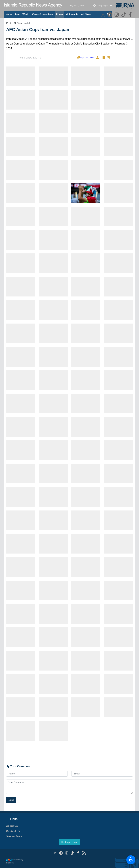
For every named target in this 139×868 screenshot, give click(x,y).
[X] (104, 15)
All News (86, 14)
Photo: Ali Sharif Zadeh (18, 23)
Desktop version (69, 842)
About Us (12, 825)
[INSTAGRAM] (117, 15)
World (25, 14)
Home (9, 14)
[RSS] (83, 853)
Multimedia (72, 14)
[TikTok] (124, 15)
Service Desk (14, 836)
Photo (59, 14)
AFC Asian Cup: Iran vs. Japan (37, 29)
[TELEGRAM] (110, 15)
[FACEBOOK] (131, 15)
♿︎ (131, 859)
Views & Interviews (42, 14)
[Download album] (98, 57)
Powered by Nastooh (14, 861)
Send (11, 800)
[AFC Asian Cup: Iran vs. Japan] (20, 76)
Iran (17, 14)
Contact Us (13, 831)
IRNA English (33, 5)
